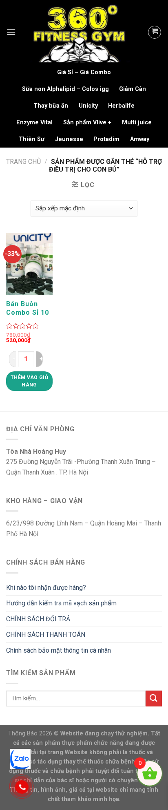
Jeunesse (69, 139)
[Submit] (154, 698)
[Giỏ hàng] (154, 32)
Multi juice (137, 122)
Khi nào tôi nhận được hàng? (46, 587)
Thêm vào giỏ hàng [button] (29, 381)
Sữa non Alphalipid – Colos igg (65, 89)
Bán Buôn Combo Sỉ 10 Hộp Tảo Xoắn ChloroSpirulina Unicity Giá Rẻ (33, 308)
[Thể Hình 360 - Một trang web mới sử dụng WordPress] (81, 32)
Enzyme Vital (34, 122)
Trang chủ (23, 162)
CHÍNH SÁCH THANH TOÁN (45, 634)
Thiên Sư (31, 139)
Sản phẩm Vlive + (87, 122)
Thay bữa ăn (50, 105)
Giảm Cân (132, 89)
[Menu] (11, 32)
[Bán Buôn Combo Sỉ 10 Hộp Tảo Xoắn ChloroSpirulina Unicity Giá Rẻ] (29, 264)
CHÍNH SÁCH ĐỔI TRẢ (38, 619)
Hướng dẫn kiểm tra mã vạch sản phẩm (61, 603)
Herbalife (121, 105)
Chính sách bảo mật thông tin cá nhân (58, 650)
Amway (139, 139)
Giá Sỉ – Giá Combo (84, 72)
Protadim (106, 139)
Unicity (88, 105)
